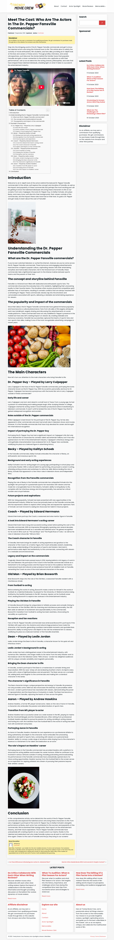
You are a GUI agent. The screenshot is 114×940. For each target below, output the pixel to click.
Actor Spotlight (47, 922)
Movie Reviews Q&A (49, 930)
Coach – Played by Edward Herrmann (26, 141)
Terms (97, 936)
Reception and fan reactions (25, 154)
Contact (45, 918)
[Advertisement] (92, 44)
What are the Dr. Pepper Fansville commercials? (28, 117)
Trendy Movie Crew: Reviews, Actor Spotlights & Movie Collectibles (31, 936)
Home (44, 909)
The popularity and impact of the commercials (29, 121)
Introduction (14, 113)
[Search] (102, 23)
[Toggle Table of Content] (47, 110)
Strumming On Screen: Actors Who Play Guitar (96, 101)
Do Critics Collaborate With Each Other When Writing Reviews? (95, 67)
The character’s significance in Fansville (28, 162)
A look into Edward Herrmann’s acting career (29, 143)
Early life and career (21, 127)
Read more (12, 898)
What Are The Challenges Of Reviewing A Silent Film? (96, 112)
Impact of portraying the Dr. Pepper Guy (28, 131)
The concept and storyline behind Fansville (28, 119)
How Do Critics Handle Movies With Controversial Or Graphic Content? (83, 862)
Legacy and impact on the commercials (28, 146)
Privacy (92, 936)
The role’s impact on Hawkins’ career (27, 169)
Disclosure (103, 936)
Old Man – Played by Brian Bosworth (25, 148)
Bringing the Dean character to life (26, 160)
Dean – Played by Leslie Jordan (24, 156)
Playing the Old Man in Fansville (25, 152)
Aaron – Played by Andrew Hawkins (25, 164)
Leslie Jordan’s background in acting (27, 158)
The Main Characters (18, 123)
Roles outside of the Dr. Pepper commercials (29, 129)
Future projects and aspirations (25, 139)
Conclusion (14, 171)
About (44, 913)
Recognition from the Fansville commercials (29, 137)
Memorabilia (99, 6)
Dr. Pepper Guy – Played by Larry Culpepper (27, 126)
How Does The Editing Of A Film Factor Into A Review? (95, 90)
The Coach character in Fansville (26, 145)
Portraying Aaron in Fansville (24, 167)
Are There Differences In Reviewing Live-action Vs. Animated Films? (29, 862)
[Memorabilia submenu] (105, 6)
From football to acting (23, 150)
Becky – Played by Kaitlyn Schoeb (24, 133)
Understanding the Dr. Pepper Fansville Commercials (29, 115)
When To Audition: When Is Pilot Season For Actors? (95, 78)
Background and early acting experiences (28, 135)
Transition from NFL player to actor (26, 166)
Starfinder (41, 33)
